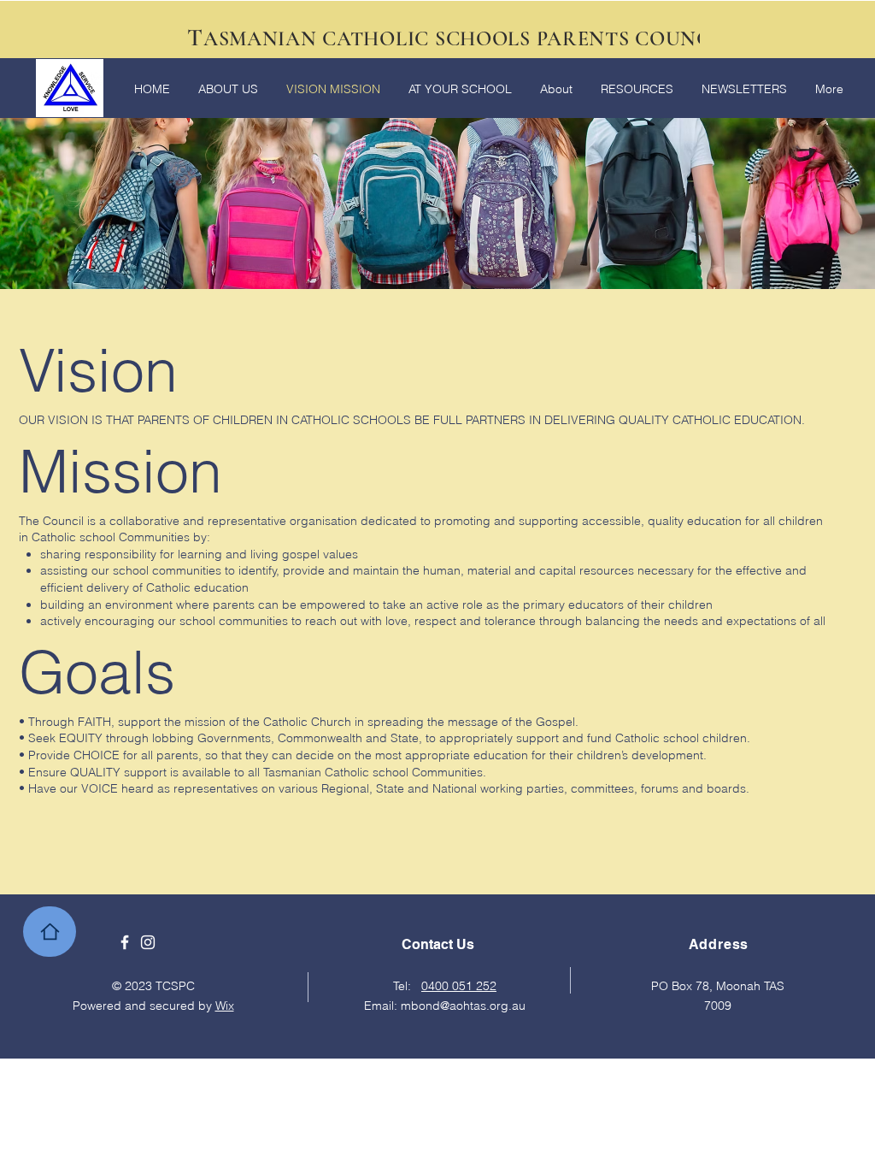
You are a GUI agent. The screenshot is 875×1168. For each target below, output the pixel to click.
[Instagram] (147, 942)
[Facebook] (124, 942)
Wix (224, 1005)
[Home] (49, 931)
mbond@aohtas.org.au (463, 1005)
